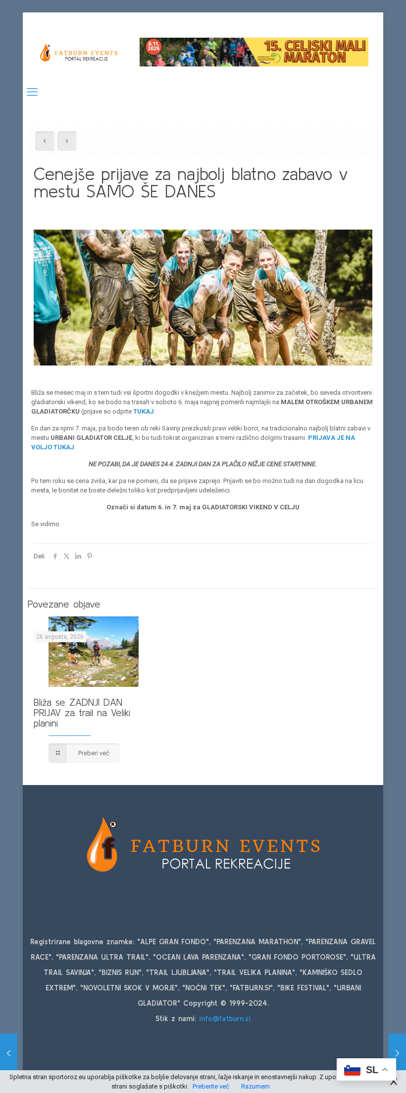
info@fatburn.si (225, 1018)
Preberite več (211, 1086)
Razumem (255, 1086)
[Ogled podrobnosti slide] (254, 52)
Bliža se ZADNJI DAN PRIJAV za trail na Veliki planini (82, 712)
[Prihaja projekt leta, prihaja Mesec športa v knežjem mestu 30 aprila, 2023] (397, 1053)
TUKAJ (143, 411)
